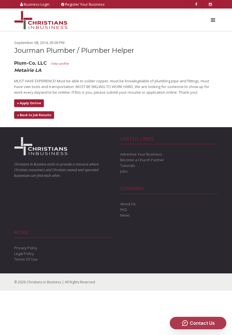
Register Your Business (84, 4)
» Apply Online (29, 103)
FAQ (123, 209)
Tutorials (127, 165)
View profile (60, 64)
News (125, 215)
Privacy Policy (25, 247)
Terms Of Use (26, 259)
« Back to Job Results (34, 115)
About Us (128, 203)
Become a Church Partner (142, 159)
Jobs (124, 171)
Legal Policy (24, 253)
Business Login (36, 4)
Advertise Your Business (141, 154)
